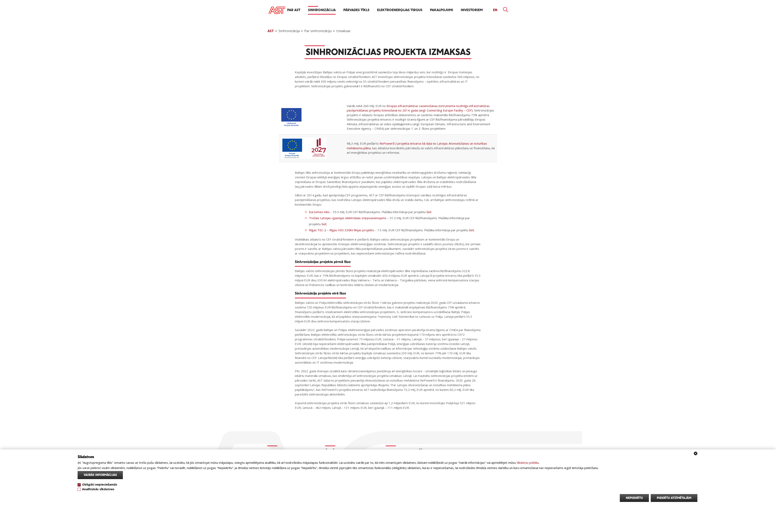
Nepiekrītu (634, 497)
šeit (428, 212)
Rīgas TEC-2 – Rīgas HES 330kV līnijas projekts (341, 230)
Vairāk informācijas (100, 475)
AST (271, 31)
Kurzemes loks (319, 212)
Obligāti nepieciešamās (99, 484)
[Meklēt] (505, 9)
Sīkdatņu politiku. (528, 463)
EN (495, 10)
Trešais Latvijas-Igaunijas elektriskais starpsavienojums (347, 218)
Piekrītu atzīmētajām (674, 497)
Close (695, 453)
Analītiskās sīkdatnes (98, 489)
